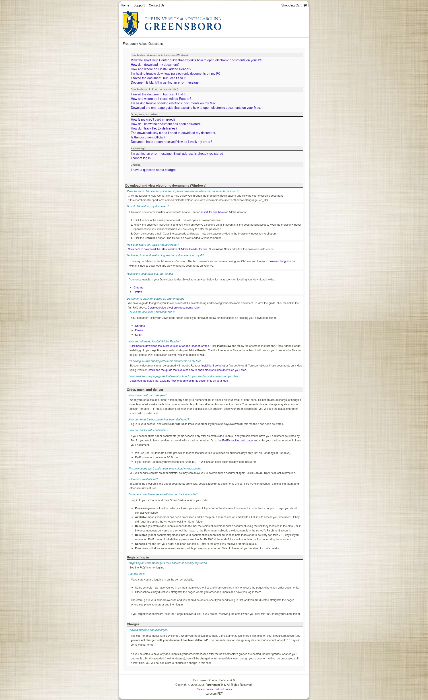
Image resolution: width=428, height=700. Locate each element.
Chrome (138, 287)
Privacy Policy (204, 689)
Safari (138, 334)
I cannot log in (141, 158)
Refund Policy (223, 689)
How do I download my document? (155, 64)
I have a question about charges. (154, 169)
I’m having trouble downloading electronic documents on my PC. (176, 73)
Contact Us (157, 5)
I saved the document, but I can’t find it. (158, 78)
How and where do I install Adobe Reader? (161, 69)
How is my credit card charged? (153, 119)
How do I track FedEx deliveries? (154, 128)
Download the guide (279, 261)
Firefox (138, 292)
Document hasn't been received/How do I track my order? (171, 141)
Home (125, 5)
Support (139, 5)
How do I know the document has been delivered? (166, 123)
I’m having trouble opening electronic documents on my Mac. (174, 103)
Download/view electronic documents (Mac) (174, 307)
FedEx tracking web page (237, 440)
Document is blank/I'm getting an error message (165, 82)
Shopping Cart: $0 (294, 5)
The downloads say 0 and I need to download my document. (173, 132)
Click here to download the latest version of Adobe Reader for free (168, 249)
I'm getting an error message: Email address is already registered (177, 153)
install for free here (212, 212)
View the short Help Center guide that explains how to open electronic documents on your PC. (197, 60)
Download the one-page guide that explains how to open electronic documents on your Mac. (196, 107)
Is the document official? (148, 137)
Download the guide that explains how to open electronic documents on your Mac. (197, 370)
